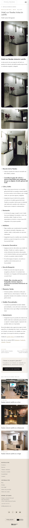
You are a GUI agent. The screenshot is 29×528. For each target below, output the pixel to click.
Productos (3, 465)
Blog (2, 482)
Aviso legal (3, 487)
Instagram (17, 340)
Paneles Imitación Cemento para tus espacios (7, 351)
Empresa (3, 467)
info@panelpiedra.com (6, 506)
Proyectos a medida (5, 472)
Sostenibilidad (4, 474)
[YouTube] (20, 512)
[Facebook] (9, 512)
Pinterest (8, 342)
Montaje (3, 485)
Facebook (22, 340)
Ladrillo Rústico (10, 337)
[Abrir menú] (25, 2)
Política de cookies (5, 491)
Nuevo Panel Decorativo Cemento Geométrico (22, 351)
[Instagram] (12, 512)
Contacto (3, 476)
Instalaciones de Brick (9, 6)
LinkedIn (3, 342)
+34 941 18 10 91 (5, 503)
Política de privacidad (6, 489)
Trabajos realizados (5, 469)
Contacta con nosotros (12, 369)
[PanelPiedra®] (9, 2)
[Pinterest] (16, 512)
